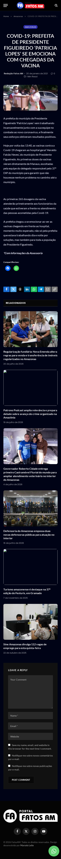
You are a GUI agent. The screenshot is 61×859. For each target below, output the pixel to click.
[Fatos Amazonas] (30, 5)
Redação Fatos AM (13, 73)
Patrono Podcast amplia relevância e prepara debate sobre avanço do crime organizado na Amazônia (30, 414)
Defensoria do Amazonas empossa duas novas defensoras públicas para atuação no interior (28, 534)
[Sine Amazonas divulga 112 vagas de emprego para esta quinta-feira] (30, 622)
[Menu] (5, 5)
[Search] (56, 5)
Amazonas (30, 27)
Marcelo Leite (27, 845)
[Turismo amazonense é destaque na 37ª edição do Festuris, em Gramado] (30, 567)
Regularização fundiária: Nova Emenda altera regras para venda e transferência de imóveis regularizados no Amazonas (30, 355)
